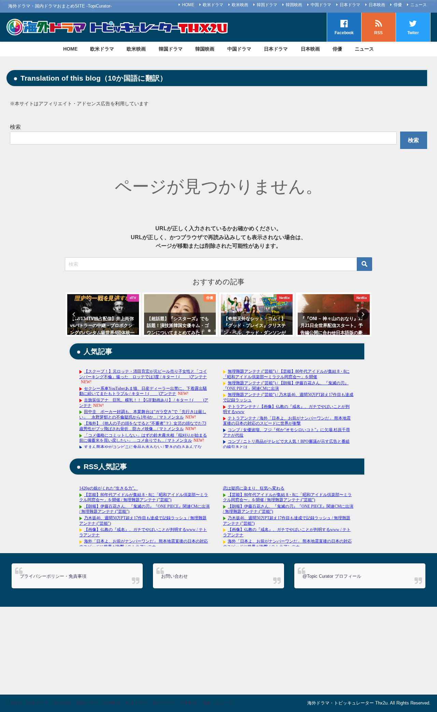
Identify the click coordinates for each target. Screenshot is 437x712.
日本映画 (377, 4)
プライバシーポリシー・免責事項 (53, 576)
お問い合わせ (174, 576)
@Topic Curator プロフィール (331, 576)
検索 (15, 127)
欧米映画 (240, 4)
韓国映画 (294, 4)
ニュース (418, 4)
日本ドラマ (350, 4)
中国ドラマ (321, 4)
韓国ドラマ (267, 4)
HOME (188, 4)
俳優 (398, 4)
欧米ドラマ (213, 4)
